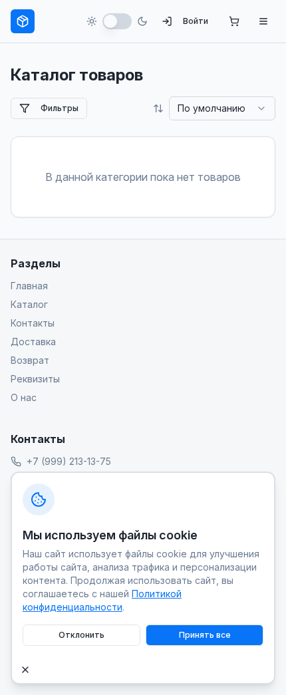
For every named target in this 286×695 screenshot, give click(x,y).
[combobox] (222, 108)
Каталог (29, 304)
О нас (24, 397)
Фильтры (59, 108)
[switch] (117, 21)
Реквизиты (35, 378)
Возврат (30, 360)
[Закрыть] (25, 670)
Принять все (205, 635)
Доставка (33, 341)
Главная (29, 285)
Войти (195, 21)
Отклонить (81, 635)
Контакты (33, 323)
